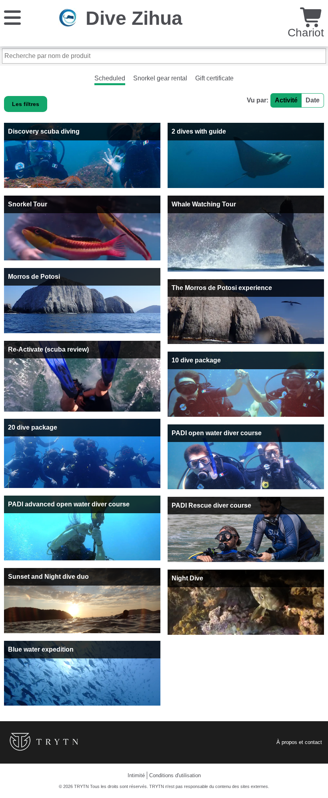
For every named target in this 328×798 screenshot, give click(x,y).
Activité (286, 100)
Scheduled (109, 78)
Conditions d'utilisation (175, 775)
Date (313, 100)
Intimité (136, 775)
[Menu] (12, 17)
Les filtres (25, 104)
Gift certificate (214, 78)
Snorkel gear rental (160, 78)
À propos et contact (299, 742)
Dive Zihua (134, 18)
